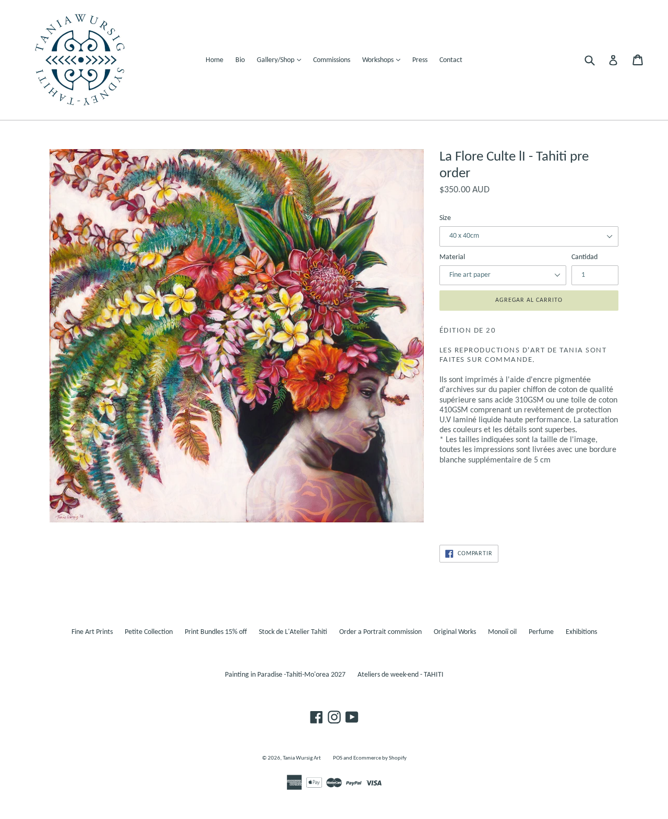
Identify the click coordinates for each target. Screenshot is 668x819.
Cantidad (584, 257)
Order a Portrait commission (380, 632)
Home (214, 60)
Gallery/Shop (281, 60)
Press (419, 60)
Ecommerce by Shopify (380, 758)
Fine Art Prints (92, 632)
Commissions (331, 60)
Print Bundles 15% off (216, 632)
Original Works (455, 632)
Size (445, 218)
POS (337, 758)
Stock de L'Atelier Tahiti (293, 632)
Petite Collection (149, 632)
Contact (450, 60)
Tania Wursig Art (302, 758)
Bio (240, 60)
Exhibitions (581, 632)
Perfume (541, 632)
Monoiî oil (502, 632)
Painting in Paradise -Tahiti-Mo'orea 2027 (285, 675)
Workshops (383, 60)
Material (452, 257)
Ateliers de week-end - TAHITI (400, 675)
